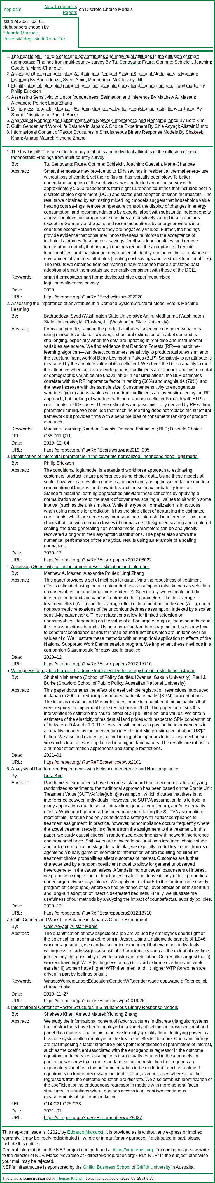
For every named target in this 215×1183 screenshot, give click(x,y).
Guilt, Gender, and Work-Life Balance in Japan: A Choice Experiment (79, 126)
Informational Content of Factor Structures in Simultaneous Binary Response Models (94, 132)
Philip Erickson (26, 91)
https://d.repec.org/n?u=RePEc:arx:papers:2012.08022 (98, 559)
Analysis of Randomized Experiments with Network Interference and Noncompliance (94, 120)
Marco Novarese (62, 1155)
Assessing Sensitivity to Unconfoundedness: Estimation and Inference (80, 97)
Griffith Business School (106, 1167)
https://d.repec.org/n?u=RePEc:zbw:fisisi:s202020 (93, 297)
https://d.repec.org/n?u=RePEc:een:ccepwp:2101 (92, 762)
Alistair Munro (194, 126)
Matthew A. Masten (176, 97)
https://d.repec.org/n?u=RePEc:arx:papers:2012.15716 (98, 663)
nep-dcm (12, 9)
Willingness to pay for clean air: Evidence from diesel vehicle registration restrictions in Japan (103, 109)
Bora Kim (195, 120)
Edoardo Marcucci (21, 33)
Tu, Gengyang (126, 62)
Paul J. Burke (65, 114)
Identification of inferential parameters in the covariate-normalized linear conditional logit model (104, 85)
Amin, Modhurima (92, 79)
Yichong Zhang (70, 138)
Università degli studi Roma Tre (34, 38)
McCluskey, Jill (127, 79)
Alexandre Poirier (28, 103)
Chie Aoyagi (167, 126)
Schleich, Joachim (192, 62)
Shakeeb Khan (59, 1014)
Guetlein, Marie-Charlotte (36, 68)
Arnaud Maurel (38, 138)
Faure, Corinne (157, 62)
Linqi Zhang (60, 103)
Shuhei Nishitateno (30, 114)
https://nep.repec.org (133, 1149)
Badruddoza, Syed (54, 79)
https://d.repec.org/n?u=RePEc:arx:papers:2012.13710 (98, 913)
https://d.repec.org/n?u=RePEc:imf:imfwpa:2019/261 (95, 1000)
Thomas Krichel (69, 1178)
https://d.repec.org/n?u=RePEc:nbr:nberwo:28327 (93, 1117)
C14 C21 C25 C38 (62, 1103)
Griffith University (153, 1167)
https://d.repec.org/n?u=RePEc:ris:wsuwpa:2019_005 (96, 450)
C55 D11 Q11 (57, 436)
